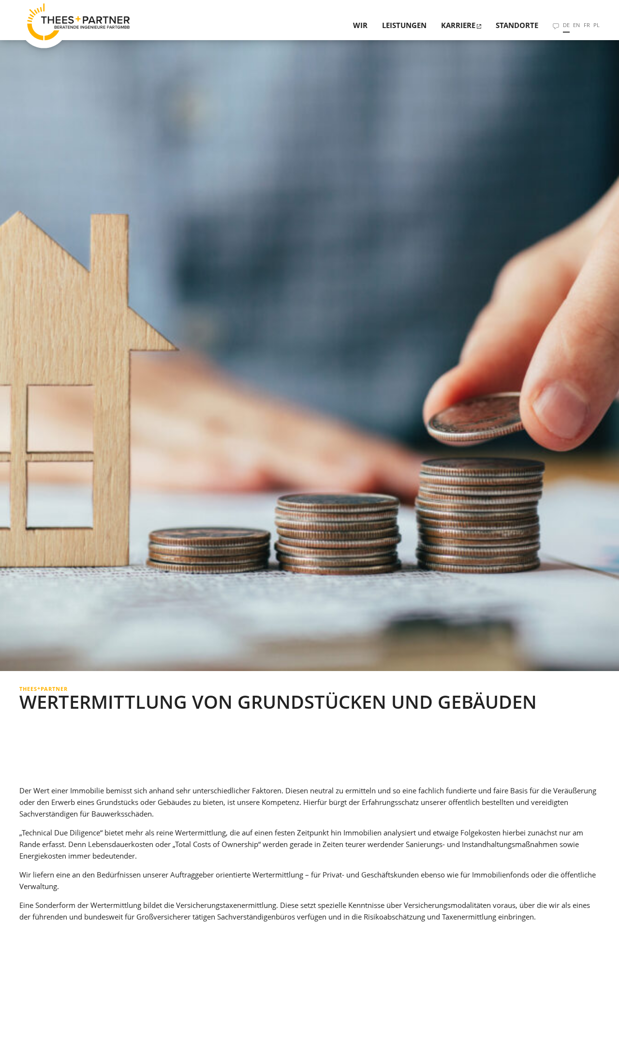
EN (576, 25)
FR (587, 25)
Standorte (517, 25)
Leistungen (404, 25)
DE (566, 25)
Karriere (458, 25)
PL (596, 25)
